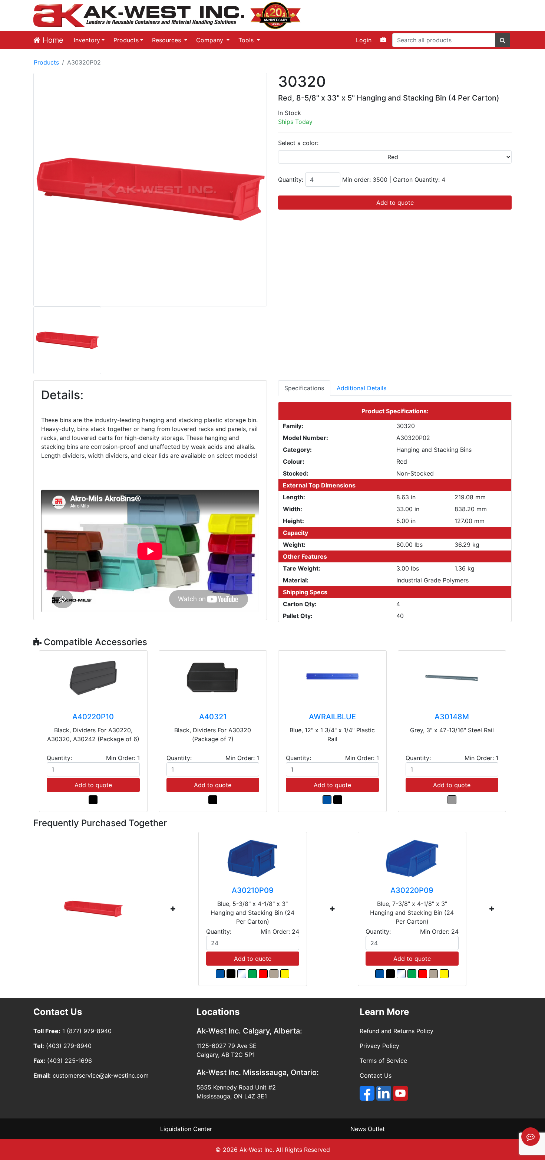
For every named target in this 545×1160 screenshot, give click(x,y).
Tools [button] (246, 40)
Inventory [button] (87, 40)
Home (51, 40)
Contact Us (376, 1075)
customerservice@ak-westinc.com (101, 1075)
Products (126, 40)
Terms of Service (383, 1060)
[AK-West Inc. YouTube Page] (400, 1093)
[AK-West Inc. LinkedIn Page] (383, 1093)
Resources (167, 40)
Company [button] (210, 40)
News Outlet (367, 1129)
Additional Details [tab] (361, 388)
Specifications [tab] (304, 388)
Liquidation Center (186, 1129)
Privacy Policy (379, 1045)
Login (363, 40)
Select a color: (298, 143)
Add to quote (395, 202)
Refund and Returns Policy (396, 1031)
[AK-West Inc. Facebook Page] (367, 1093)
